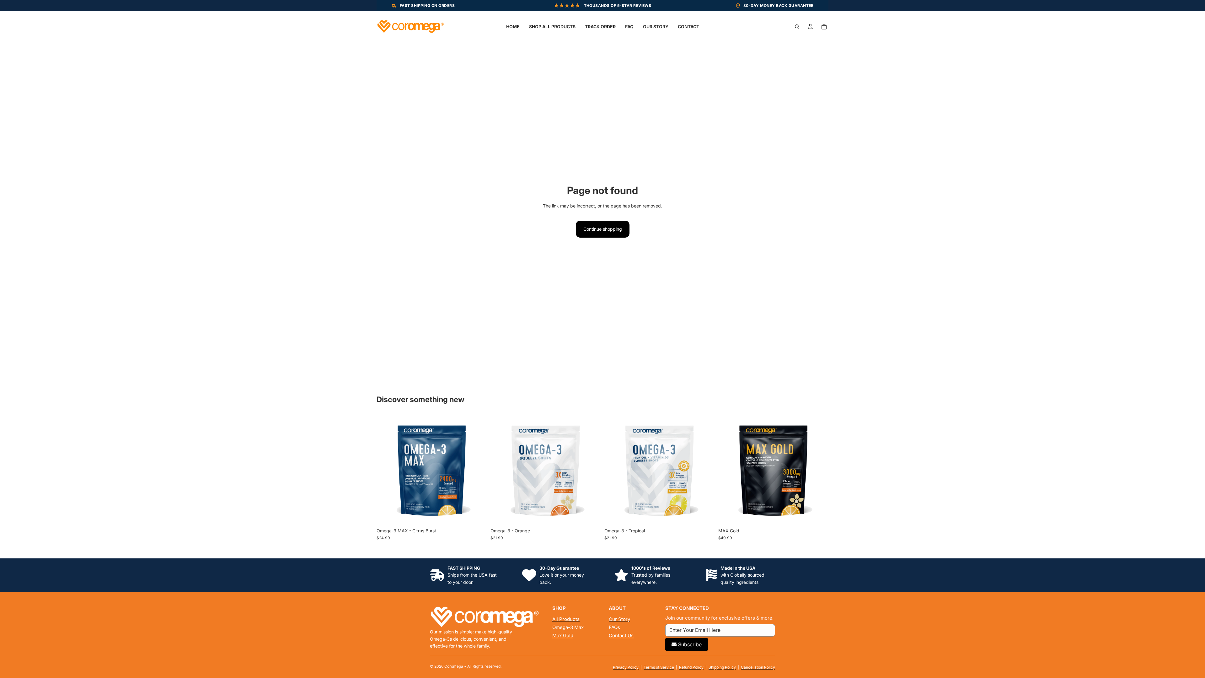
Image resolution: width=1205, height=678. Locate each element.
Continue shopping (602, 229)
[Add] (477, 515)
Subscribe (690, 644)
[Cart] (824, 27)
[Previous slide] (386, 470)
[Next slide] (477, 470)
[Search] (797, 27)
